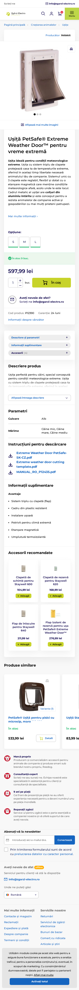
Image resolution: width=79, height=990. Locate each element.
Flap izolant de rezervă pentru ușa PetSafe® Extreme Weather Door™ (55, 627)
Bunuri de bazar (51, 932)
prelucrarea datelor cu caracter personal (43, 854)
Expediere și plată (16, 928)
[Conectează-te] (51, 14)
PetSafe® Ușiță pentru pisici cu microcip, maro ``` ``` (31, 719)
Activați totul (39, 981)
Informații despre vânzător (26, 319)
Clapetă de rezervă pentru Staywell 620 (55, 581)
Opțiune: (14, 232)
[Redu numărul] (20, 285)
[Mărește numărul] (20, 280)
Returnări (47, 916)
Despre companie (16, 934)
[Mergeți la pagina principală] (16, 13)
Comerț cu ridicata (53, 938)
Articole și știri (50, 944)
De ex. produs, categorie (30, 39)
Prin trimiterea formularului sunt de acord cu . (41, 852)
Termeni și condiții (16, 940)
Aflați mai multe (43, 974)
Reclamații (11, 922)
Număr (13, 283)
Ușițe (65, 24)
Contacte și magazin (18, 916)
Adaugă (24, 595)
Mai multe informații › (23, 216)
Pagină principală (14, 24)
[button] (43, 14)
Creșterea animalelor (43, 24)
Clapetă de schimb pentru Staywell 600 (23, 581)
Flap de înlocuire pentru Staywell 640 (23, 627)
